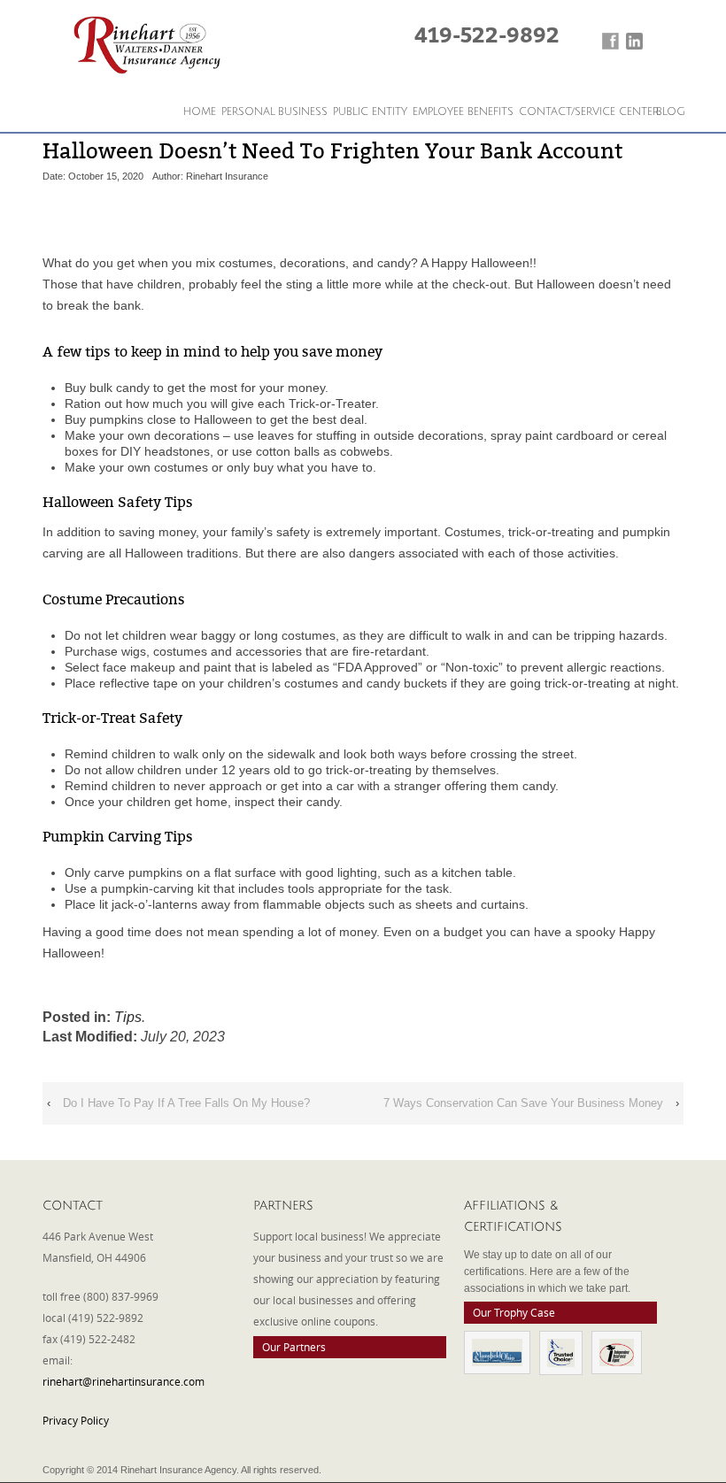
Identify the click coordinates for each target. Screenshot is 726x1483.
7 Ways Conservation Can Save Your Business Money (523, 1103)
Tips (128, 1017)
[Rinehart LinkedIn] (634, 41)
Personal (248, 112)
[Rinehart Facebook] (610, 41)
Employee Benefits (463, 112)
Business (303, 112)
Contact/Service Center (589, 112)
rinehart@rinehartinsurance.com (123, 1381)
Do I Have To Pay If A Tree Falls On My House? (186, 1103)
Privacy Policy (75, 1420)
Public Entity (370, 112)
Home (199, 112)
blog (670, 112)
